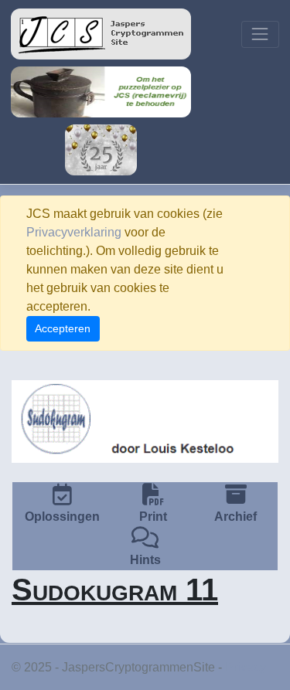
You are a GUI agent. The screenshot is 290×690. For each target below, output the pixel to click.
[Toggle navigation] (260, 34)
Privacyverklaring (73, 232)
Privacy (245, 667)
